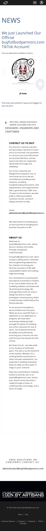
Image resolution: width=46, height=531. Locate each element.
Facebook (31, 521)
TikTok (40, 521)
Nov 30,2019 (7, 105)
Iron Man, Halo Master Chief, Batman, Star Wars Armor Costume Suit (23, 136)
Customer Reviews (8, 521)
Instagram (21, 521)
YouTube (23, 523)
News (11, 20)
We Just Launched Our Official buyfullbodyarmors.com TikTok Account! (23, 39)
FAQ (26, 514)
